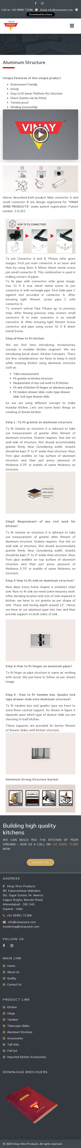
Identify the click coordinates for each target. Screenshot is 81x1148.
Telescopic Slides (18, 1026)
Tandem (12, 1019)
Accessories (15, 1038)
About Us (13, 972)
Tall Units (13, 1044)
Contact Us (14, 984)
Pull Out (12, 1051)
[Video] (40, 134)
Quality (11, 978)
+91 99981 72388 (65, 844)
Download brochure (40, 14)
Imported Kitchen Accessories (26, 1057)
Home (11, 966)
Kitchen (12, 1007)
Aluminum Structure (19, 1032)
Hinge (11, 1013)
